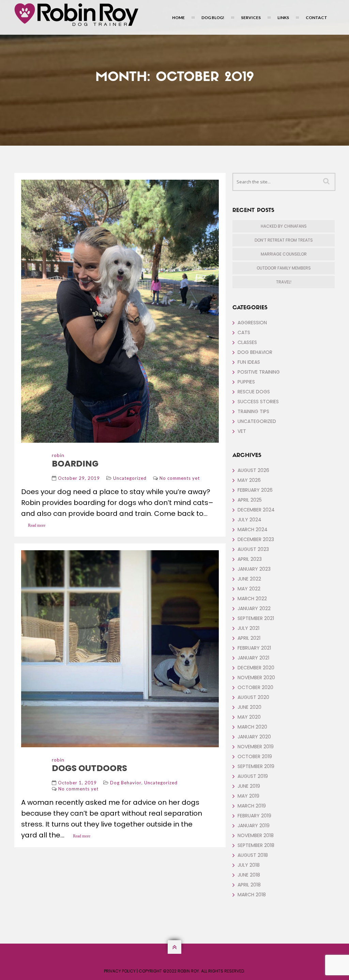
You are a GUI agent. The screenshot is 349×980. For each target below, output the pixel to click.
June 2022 (249, 578)
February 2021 (254, 647)
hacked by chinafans (284, 226)
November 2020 (256, 677)
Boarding (75, 464)
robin (58, 455)
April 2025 (250, 499)
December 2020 (256, 667)
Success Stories (258, 401)
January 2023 (254, 569)
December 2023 (256, 539)
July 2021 (248, 628)
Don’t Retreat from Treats (284, 240)
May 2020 (249, 717)
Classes (247, 342)
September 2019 (256, 766)
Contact (316, 17)
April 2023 (250, 559)
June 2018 (249, 874)
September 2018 (256, 845)
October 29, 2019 (79, 478)
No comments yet (180, 478)
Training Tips (253, 411)
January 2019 (254, 825)
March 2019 (252, 805)
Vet (242, 431)
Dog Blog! (212, 17)
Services (251, 17)
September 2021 (256, 618)
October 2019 (255, 756)
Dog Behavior (125, 782)
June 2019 (249, 786)
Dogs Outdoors (89, 768)
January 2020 (254, 736)
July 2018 (249, 865)
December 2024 (256, 509)
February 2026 (255, 490)
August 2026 (253, 470)
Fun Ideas (249, 362)
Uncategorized (130, 478)
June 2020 (249, 707)
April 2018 (249, 884)
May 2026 (249, 480)
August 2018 (253, 855)
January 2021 (253, 657)
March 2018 (252, 894)
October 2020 (255, 687)
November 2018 (256, 835)
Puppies (246, 381)
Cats (244, 332)
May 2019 (248, 796)
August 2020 (253, 697)
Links (283, 17)
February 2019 (254, 815)
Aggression (252, 322)
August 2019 (253, 776)
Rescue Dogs (254, 391)
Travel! (283, 282)
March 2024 (253, 529)
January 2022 (254, 608)
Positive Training (259, 372)
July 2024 (249, 519)
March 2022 (252, 598)
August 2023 (253, 549)
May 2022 (249, 588)
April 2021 (249, 638)
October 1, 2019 (77, 782)
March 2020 (252, 726)
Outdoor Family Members (284, 268)
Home (178, 17)
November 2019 (256, 746)
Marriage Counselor (284, 254)
